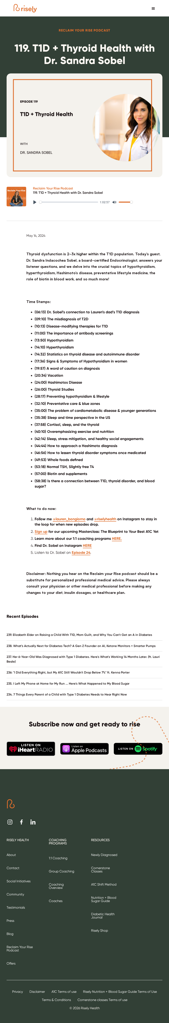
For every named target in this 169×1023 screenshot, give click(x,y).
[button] (153, 8)
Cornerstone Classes (100, 869)
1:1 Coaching (58, 858)
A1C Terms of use (64, 992)
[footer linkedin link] (33, 822)
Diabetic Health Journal (103, 915)
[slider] (68, 202)
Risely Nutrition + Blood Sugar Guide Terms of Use (120, 992)
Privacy (17, 992)
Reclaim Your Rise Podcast (53, 188)
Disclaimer (37, 992)
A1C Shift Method (103, 884)
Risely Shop (99, 930)
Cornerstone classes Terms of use (102, 1000)
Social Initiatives (19, 881)
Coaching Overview (56, 886)
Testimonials (16, 907)
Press (10, 921)
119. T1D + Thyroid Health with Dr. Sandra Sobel (68, 192)
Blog (10, 934)
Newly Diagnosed (104, 855)
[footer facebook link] (21, 822)
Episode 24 (81, 552)
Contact (13, 868)
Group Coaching (61, 871)
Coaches (55, 901)
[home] (25, 8)
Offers (11, 963)
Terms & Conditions (56, 1000)
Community (15, 894)
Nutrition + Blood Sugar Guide (103, 899)
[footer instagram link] (10, 822)
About (11, 855)
